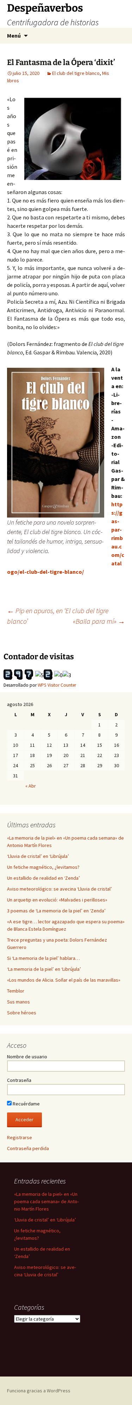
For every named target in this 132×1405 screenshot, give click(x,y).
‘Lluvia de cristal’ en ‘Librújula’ (38, 856)
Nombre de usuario (27, 1056)
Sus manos (18, 1002)
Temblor (15, 991)
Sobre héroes (21, 1012)
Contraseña (19, 1080)
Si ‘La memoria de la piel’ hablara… (43, 958)
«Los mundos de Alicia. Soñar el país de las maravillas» (63, 980)
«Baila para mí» (99, 621)
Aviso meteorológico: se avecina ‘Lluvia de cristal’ (59, 889)
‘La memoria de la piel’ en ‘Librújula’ (44, 969)
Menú (14, 35)
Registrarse (19, 1137)
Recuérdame (26, 1104)
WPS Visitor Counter (57, 685)
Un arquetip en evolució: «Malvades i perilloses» (57, 900)
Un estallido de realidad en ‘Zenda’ (43, 878)
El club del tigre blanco (76, 73)
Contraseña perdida (28, 1148)
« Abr (30, 786)
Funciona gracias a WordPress (38, 1390)
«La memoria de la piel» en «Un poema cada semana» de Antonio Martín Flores (46, 1201)
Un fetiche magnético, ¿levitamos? (43, 867)
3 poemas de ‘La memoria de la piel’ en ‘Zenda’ (56, 910)
